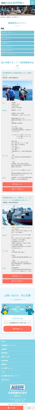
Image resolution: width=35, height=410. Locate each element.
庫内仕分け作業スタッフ (8, 50)
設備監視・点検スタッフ (8, 32)
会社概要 (4, 349)
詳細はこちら (18, 184)
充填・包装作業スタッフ (8, 47)
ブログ (3, 372)
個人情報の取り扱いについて (10, 376)
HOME (3, 17)
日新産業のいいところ (8, 345)
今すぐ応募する (18, 189)
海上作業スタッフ (7, 39)
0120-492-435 (18, 318)
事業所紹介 (4, 353)
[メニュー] (32, 2)
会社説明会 (4, 360)
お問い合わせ (5, 379)
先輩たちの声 (5, 356)
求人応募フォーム (19, 328)
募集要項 (9, 17)
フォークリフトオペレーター (9, 54)
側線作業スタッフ (7, 43)
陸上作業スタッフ (7, 35)
